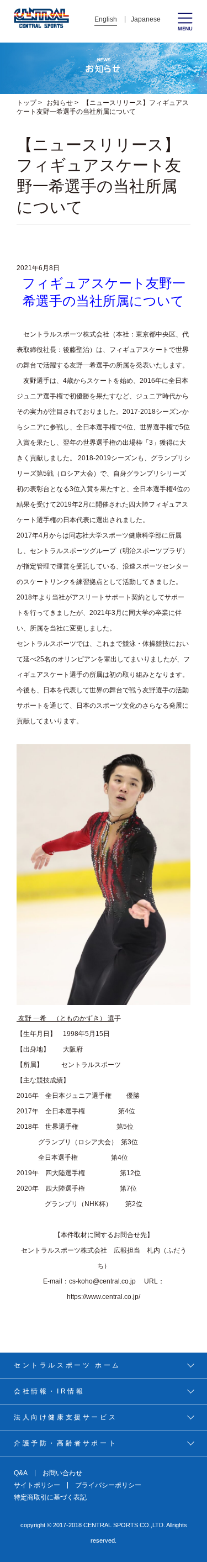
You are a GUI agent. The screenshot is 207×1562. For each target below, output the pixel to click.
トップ (26, 103)
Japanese (146, 19)
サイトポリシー (37, 1485)
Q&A (21, 1473)
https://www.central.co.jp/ (103, 1297)
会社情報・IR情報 (49, 1391)
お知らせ (59, 103)
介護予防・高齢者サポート (65, 1443)
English (105, 19)
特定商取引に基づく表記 (50, 1497)
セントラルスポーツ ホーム (67, 1365)
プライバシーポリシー (108, 1485)
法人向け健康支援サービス (65, 1417)
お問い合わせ (62, 1473)
